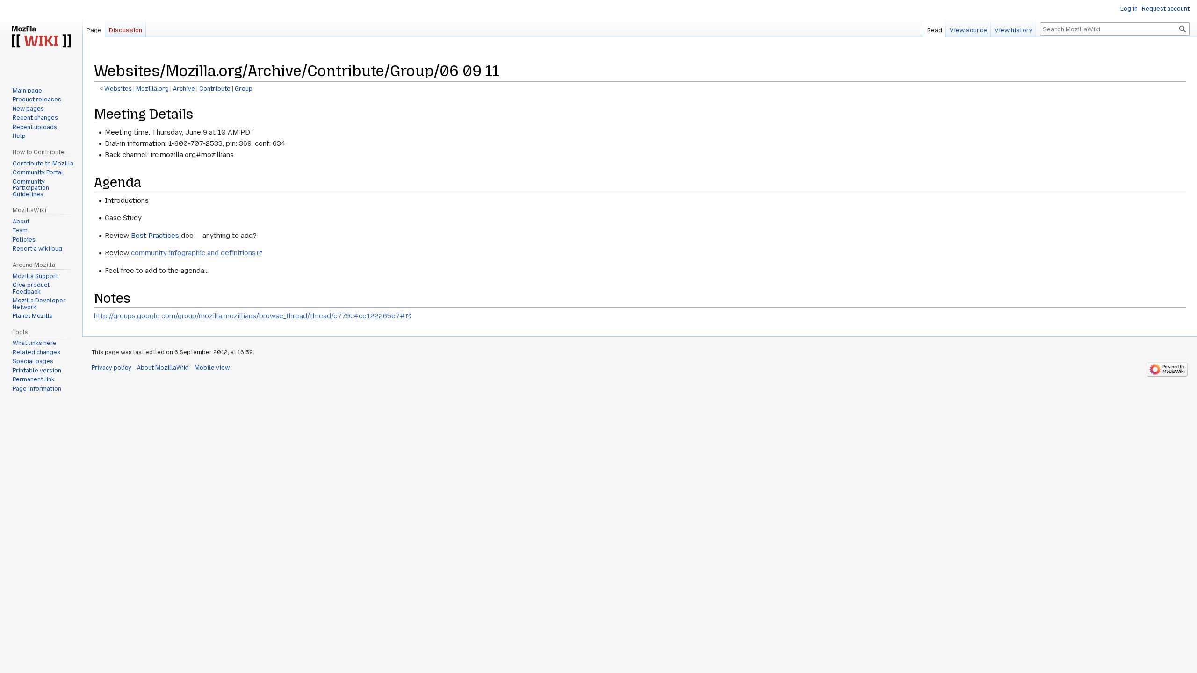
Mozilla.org (152, 89)
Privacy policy (111, 368)
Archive (184, 89)
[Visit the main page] (41, 37)
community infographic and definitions (193, 253)
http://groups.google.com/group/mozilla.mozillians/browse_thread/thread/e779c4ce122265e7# (249, 316)
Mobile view (212, 368)
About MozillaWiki (163, 368)
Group (243, 89)
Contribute (215, 89)
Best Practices (155, 235)
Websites (118, 89)
